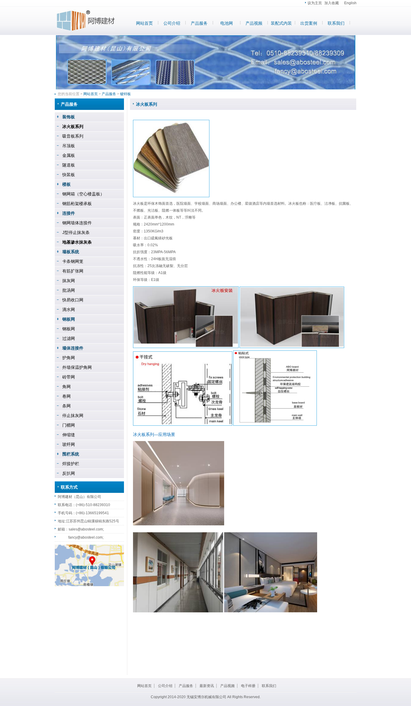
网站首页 (144, 23)
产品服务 (199, 23)
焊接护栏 (70, 463)
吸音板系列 (72, 136)
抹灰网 (68, 280)
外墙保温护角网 (77, 367)
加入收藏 (331, 3)
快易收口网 (72, 299)
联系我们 (336, 23)
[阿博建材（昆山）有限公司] (85, 31)
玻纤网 (68, 444)
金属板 (68, 155)
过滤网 (68, 338)
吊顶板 (68, 145)
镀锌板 (125, 94)
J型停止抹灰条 (76, 232)
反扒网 (68, 473)
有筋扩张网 (72, 271)
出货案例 (308, 23)
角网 (66, 386)
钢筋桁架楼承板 (77, 203)
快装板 (68, 174)
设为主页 (314, 3)
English (350, 3)
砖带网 (68, 377)
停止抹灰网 (72, 415)
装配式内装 (281, 23)
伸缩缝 (68, 434)
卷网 (66, 396)
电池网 (226, 23)
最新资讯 (206, 686)
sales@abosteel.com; (86, 529)
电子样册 (248, 686)
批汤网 (68, 290)
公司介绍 (171, 23)
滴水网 (68, 309)
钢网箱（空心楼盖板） (83, 193)
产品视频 (254, 23)
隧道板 (68, 165)
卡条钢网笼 (72, 261)
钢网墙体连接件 (77, 222)
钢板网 (68, 328)
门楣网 (68, 425)
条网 (66, 405)
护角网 (68, 357)
